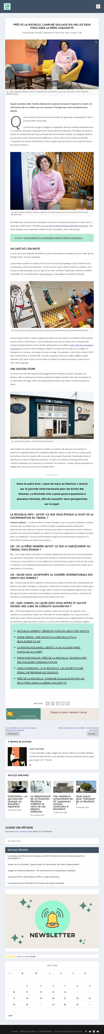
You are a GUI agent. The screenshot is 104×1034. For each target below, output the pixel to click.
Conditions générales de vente (68, 1031)
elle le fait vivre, (46, 274)
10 (14, 992)
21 (65, 998)
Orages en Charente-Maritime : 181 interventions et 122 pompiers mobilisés (41, 870)
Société (74, 32)
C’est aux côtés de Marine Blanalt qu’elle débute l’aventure (64, 226)
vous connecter (21, 831)
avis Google (30, 956)
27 (53, 1004)
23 (90, 998)
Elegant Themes (21, 1028)
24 (14, 1004)
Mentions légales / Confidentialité (36, 1031)
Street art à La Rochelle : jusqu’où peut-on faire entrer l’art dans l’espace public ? (44, 864)
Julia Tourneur (36, 32)
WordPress (47, 1028)
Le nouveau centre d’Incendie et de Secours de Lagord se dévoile (36, 883)
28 (65, 1004)
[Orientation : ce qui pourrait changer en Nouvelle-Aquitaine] (18, 787)
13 (53, 992)
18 (27, 998)
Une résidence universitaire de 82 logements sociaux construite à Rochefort (63, 803)
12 (41, 992)
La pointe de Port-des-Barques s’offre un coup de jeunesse (33, 877)
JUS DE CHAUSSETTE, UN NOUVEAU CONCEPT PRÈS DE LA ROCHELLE (53, 238)
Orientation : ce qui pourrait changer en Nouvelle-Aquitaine (17, 801)
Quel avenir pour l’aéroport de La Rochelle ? (85, 800)
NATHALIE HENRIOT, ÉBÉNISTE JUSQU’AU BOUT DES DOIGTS (53, 631)
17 (14, 998)
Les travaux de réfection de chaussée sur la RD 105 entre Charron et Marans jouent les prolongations (46, 857)
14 (65, 992)
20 (53, 998)
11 (27, 992)
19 (41, 998)
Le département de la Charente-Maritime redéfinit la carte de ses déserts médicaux (41, 804)
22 (77, 998)
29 (77, 1004)
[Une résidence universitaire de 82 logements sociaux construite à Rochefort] (63, 787)
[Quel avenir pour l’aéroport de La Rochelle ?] (86, 787)
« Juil (10, 1015)
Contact (14, 1031)
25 (27, 1004)
